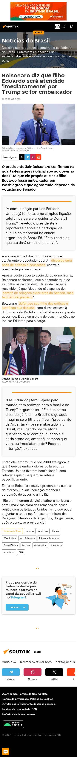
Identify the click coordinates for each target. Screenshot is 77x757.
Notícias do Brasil (12, 531)
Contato (43, 694)
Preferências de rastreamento (19, 714)
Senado (26, 545)
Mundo (55, 531)
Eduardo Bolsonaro (49, 538)
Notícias (30, 531)
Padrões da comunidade (16, 709)
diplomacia (56, 545)
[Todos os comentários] (5, 751)
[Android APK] (13, 724)
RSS (34, 709)
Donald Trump (11, 545)
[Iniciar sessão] (64, 26)
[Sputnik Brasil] (11, 28)
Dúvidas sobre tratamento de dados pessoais (29, 704)
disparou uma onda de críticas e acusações (37, 262)
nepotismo (9, 552)
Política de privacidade (15, 699)
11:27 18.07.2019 (11, 99)
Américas (43, 531)
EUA (21, 552)
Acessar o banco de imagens (16, 150)
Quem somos (10, 694)
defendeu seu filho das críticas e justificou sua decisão (35, 305)
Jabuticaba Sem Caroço (36, 662)
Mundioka (9, 662)
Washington (10, 538)
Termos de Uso (28, 694)
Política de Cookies (41, 699)
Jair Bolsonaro (27, 538)
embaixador (40, 545)
